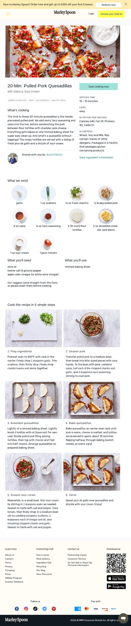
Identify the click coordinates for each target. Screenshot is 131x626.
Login (91, 13)
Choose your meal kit (111, 14)
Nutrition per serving (93, 117)
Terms (8, 562)
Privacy (8, 566)
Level (82, 107)
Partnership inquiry (77, 555)
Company (10, 570)
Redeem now (109, 4)
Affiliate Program (13, 578)
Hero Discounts (44, 574)
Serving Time (87, 97)
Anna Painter (54, 154)
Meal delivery (43, 558)
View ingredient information (96, 157)
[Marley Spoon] (16, 620)
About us (9, 555)
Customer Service (77, 558)
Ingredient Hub (43, 562)
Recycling (41, 566)
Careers (9, 558)
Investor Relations (14, 581)
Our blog (40, 570)
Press (8, 574)
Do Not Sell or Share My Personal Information (80, 563)
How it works (42, 555)
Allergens (85, 131)
